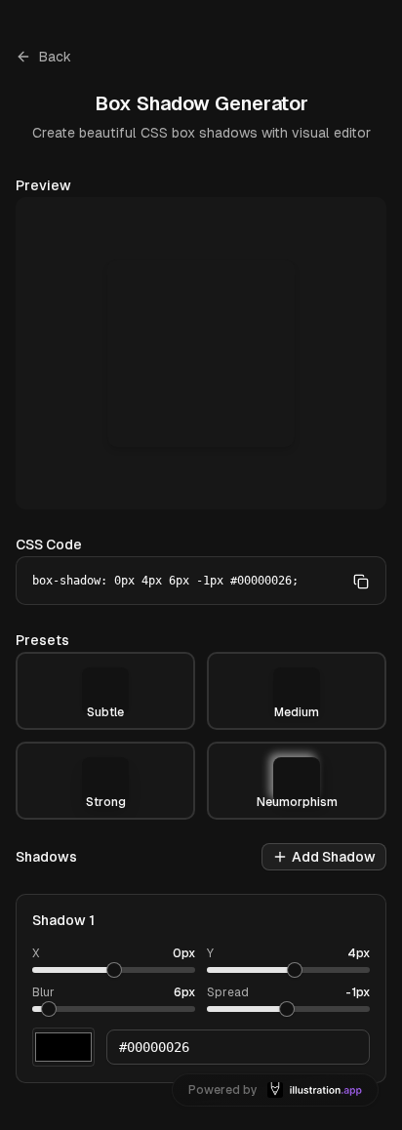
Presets (42, 640)
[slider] (114, 970)
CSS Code (49, 544)
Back (55, 56)
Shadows (46, 857)
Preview (43, 185)
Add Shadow (334, 857)
